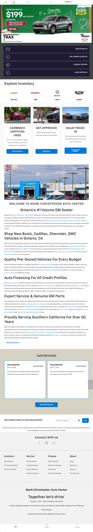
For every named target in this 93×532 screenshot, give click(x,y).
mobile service (72, 307)
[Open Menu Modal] (6, 2)
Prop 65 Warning (78, 506)
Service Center (31, 461)
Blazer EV (7, 252)
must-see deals (9, 254)
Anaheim (84, 220)
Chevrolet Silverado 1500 (77, 246)
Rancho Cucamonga (51, 220)
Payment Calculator (54, 473)
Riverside (62, 220)
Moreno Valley (51, 332)
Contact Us (73, 465)
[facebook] (46, 443)
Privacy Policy (35, 506)
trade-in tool (79, 285)
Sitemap (51, 506)
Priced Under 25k (10, 469)
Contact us (57, 335)
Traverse (21, 249)
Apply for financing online (47, 285)
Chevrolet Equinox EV (76, 249)
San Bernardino (41, 332)
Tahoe (29, 249)
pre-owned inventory (45, 264)
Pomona (26, 332)
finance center (12, 283)
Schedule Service (32, 465)
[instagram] (54, 443)
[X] (39, 443)
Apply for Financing (54, 465)
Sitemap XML (59, 506)
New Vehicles (8, 461)
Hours (72, 461)
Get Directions (74, 473)
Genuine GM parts (29, 309)
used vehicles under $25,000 (51, 270)
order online (63, 309)
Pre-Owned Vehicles (11, 465)
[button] (36, 40)
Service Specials (32, 469)
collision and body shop (32, 307)
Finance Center (53, 461)
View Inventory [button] (17, 151)
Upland (32, 332)
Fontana (68, 220)
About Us (73, 469)
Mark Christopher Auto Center (23, 215)
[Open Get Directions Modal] (27, 2)
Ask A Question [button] (12, 343)
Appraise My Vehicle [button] (75, 150)
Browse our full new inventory (64, 252)
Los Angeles (76, 220)
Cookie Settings (46, 510)
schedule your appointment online (28, 312)
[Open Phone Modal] (51, 2)
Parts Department (33, 473)
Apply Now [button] (46, 151)
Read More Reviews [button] (46, 404)
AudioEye (12, 506)
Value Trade (52, 469)
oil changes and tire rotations (35, 304)
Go (85, 420)
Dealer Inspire (60, 514)
